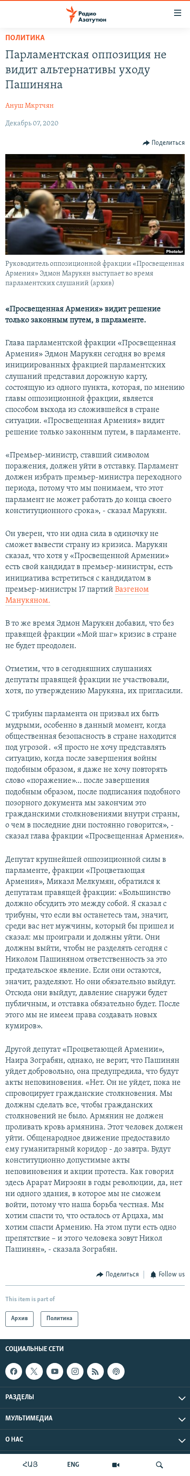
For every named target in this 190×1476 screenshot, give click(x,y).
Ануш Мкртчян (29, 105)
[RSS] (95, 1371)
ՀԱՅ (30, 1464)
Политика (25, 38)
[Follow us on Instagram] (75, 1371)
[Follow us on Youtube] (54, 1371)
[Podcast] (115, 1371)
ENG (73, 1464)
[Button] (164, 143)
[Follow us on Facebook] (13, 1371)
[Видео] (116, 1465)
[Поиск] (159, 1465)
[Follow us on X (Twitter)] (34, 1371)
